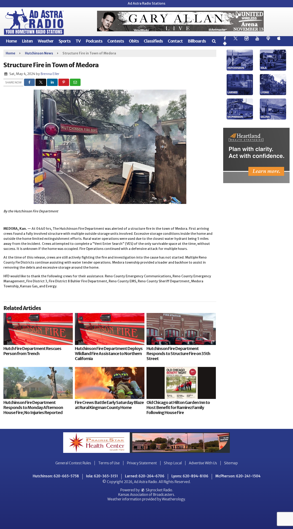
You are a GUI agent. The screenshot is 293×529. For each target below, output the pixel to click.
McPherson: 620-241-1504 (237, 476)
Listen (27, 41)
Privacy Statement (142, 463)
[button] (214, 41)
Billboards (197, 41)
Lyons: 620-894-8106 (189, 476)
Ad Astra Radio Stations (146, 3)
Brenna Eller (50, 74)
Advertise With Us (203, 463)
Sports (65, 41)
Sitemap (231, 463)
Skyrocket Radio (158, 490)
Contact (175, 41)
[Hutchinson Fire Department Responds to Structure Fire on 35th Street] (181, 329)
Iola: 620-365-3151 (102, 476)
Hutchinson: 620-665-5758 (56, 476)
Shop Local (173, 463)
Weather (46, 41)
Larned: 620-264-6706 (144, 476)
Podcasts (94, 41)
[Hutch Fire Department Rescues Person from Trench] (38, 329)
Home (11, 41)
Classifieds (153, 41)
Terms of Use (109, 463)
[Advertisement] (180, 21)
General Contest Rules (73, 463)
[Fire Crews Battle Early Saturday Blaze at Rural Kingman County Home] (109, 383)
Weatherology (173, 499)
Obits (134, 41)
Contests (115, 41)
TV (78, 41)
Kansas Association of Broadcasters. (146, 494)
